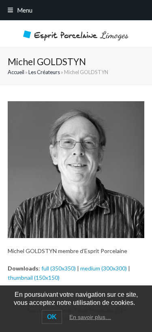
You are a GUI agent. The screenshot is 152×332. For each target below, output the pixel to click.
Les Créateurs (44, 72)
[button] (20, 10)
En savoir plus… (90, 317)
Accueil (16, 72)
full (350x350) (58, 268)
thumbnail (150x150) (34, 277)
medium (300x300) (103, 268)
